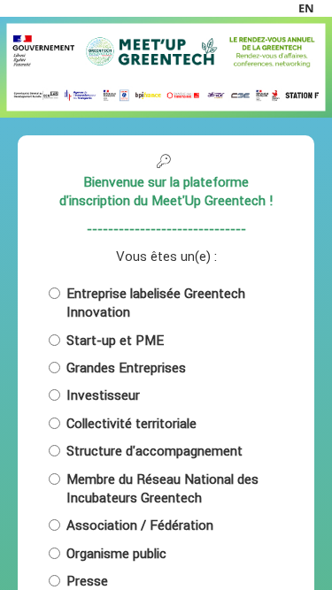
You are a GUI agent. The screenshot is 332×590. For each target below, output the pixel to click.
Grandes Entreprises (126, 367)
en (306, 8)
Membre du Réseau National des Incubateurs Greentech (162, 488)
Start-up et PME (115, 340)
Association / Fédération (139, 525)
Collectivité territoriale (131, 423)
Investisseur (103, 395)
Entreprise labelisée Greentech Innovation (155, 302)
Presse (87, 580)
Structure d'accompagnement (154, 450)
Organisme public (116, 553)
